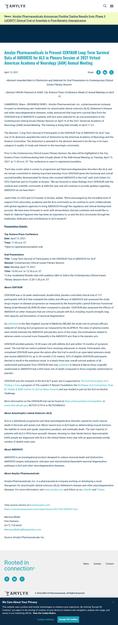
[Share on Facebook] (98, 72)
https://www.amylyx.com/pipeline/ (83, 401)
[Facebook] (6, 579)
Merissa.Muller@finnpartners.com (22, 529)
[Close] (113, 602)
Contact (110, 563)
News (86, 563)
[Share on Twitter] (111, 72)
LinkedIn (87, 489)
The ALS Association (92, 381)
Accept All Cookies (68, 619)
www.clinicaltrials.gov (16, 405)
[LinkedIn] (14, 579)
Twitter (100, 489)
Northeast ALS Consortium (92, 385)
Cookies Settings (45, 619)
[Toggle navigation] (104, 6)
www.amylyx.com (53, 489)
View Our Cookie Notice (44, 613)
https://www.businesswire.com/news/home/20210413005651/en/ (41, 509)
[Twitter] (22, 579)
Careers (97, 563)
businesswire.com (40, 505)
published (13, 323)
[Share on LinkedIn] (105, 72)
